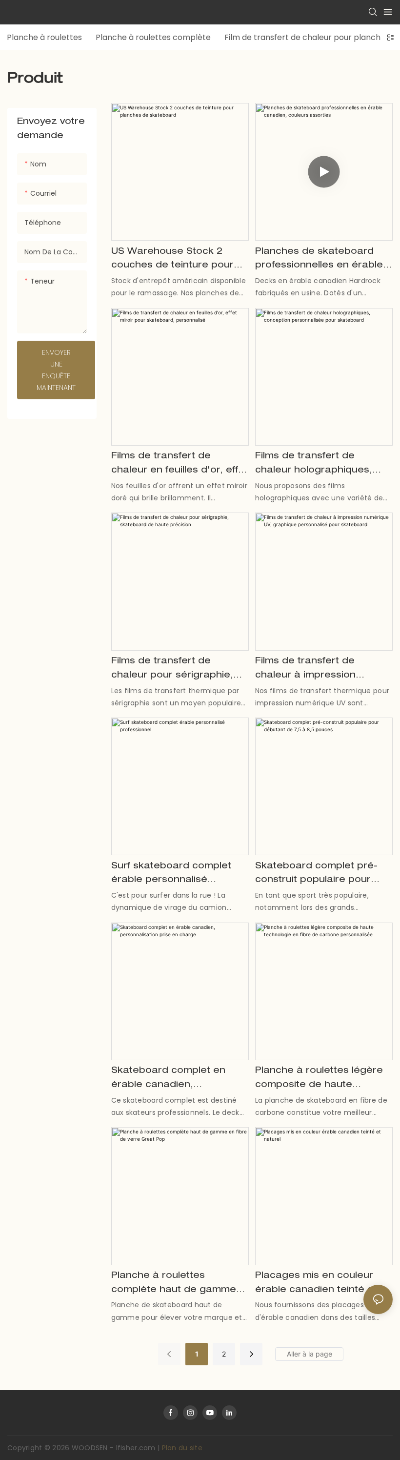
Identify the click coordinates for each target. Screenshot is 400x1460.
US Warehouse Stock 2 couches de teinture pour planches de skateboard (172, 260)
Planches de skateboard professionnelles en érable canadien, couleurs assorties (319, 260)
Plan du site (182, 1448)
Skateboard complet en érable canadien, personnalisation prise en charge (172, 1079)
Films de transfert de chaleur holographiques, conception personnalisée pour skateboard (317, 465)
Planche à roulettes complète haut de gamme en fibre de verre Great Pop (177, 1284)
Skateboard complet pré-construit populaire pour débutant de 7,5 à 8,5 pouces (316, 875)
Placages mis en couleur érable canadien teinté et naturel (316, 1284)
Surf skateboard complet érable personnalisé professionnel (171, 875)
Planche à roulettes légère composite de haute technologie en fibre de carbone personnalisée (319, 1079)
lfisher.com (137, 1448)
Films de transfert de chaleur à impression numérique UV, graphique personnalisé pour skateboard (316, 670)
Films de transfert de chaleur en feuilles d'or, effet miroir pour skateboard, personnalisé (179, 465)
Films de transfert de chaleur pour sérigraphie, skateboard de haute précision (172, 670)
